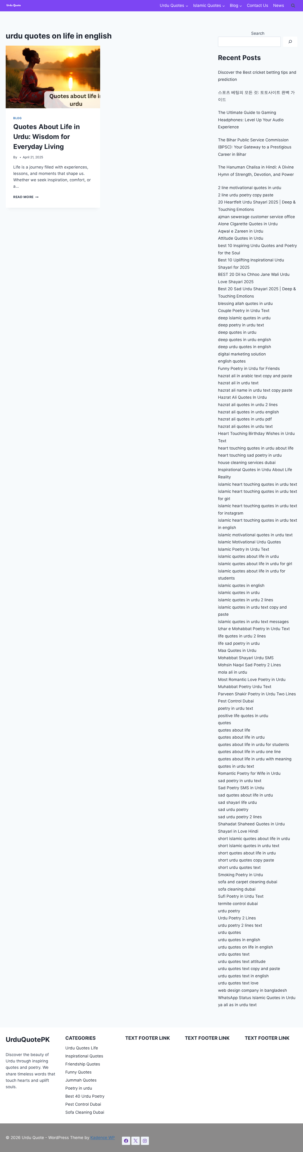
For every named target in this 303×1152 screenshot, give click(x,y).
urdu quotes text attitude (242, 961)
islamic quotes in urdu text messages (253, 621)
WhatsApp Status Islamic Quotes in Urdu (256, 997)
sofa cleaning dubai (236, 889)
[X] (135, 1141)
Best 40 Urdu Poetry (84, 1096)
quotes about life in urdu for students (253, 744)
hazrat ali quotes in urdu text (245, 426)
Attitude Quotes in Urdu (240, 238)
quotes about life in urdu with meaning (254, 759)
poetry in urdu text (235, 708)
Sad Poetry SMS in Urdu (241, 787)
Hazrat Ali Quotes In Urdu (242, 397)
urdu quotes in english (239, 939)
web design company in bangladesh (252, 990)
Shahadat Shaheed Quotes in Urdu (251, 824)
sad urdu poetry (233, 809)
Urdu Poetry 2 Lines (237, 918)
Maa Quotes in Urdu (237, 650)
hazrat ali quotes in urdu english (248, 412)
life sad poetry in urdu (239, 643)
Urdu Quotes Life (81, 1048)
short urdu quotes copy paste (246, 860)
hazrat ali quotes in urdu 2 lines (248, 404)
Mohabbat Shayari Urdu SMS (246, 657)
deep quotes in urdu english (244, 339)
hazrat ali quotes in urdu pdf (245, 419)
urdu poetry (229, 911)
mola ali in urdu (232, 672)
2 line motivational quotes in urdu (249, 187)
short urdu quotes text (239, 867)
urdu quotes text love (238, 983)
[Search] (290, 42)
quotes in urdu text (236, 766)
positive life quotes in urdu (243, 715)
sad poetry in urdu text (239, 780)
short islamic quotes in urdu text (248, 845)
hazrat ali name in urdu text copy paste (255, 390)
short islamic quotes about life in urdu (254, 838)
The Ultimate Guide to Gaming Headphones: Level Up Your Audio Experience (251, 119)
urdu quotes (229, 932)
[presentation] (53, 77)
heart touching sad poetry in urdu (250, 455)
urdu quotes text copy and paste (249, 968)
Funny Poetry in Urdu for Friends (249, 368)
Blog (17, 118)
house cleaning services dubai (247, 462)
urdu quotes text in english (243, 976)
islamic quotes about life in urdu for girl (255, 563)
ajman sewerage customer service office (256, 216)
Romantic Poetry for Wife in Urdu (249, 773)
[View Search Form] (293, 5)
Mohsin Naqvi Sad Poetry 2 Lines (249, 665)
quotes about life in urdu (241, 737)
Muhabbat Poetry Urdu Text (244, 686)
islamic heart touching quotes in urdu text (257, 484)
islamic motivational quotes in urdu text (255, 535)
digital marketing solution (242, 354)
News (278, 5)
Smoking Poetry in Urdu (240, 874)
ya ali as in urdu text (237, 1004)
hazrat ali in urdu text (238, 383)
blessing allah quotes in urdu (245, 303)
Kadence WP (102, 1137)
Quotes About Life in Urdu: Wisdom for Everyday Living (46, 137)
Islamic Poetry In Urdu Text (243, 549)
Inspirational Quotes (84, 1056)
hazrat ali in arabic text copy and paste (255, 375)
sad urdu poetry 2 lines (240, 816)
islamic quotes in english (241, 585)
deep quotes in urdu (237, 332)
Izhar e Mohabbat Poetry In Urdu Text (254, 628)
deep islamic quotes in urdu (244, 318)
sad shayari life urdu (237, 802)
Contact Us (257, 5)
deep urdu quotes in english (244, 346)
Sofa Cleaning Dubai (84, 1112)
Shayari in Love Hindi (238, 831)
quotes (224, 722)
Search (257, 33)
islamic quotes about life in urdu (248, 556)
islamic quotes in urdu (239, 592)
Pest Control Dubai (236, 701)
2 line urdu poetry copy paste (245, 195)
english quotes (232, 361)
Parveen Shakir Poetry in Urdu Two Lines (257, 694)
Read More (26, 197)
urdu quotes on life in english (245, 947)
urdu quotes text (234, 954)
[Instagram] (145, 1141)
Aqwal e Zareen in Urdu (240, 231)
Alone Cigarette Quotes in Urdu (248, 223)
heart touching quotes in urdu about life (256, 448)
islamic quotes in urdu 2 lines (245, 600)
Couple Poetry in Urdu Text (243, 310)
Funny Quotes (78, 1072)
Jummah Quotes (81, 1080)
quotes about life (234, 730)
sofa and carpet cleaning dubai (247, 881)
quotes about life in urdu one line (249, 751)
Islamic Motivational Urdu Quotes (249, 542)
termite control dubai (238, 903)
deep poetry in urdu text (241, 325)
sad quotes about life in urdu (245, 795)
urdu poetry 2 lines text (240, 925)
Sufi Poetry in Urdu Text (240, 896)
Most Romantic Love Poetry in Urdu (251, 679)
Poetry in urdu (78, 1088)
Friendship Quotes (82, 1064)
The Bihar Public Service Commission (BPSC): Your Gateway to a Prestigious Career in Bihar (254, 147)
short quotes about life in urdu (247, 853)
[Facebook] (126, 1141)
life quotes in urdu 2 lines (242, 636)
